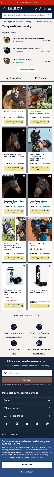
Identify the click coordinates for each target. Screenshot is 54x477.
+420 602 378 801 (15, 416)
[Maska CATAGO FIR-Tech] (14, 97)
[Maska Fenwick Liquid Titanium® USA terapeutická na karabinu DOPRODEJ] (14, 229)
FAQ (10, 400)
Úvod (4, 22)
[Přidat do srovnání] (24, 87)
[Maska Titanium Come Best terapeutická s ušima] (14, 140)
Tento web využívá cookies (31, 457)
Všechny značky (39, 353)
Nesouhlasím (27, 472)
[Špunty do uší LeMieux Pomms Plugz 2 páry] (40, 276)
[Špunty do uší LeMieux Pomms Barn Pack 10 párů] (14, 276)
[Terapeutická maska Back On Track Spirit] (14, 186)
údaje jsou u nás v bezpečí (13, 384)
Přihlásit (27, 380)
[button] (2, 2)
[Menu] (49, 8)
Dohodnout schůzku (14, 337)
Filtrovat (43, 78)
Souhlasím (27, 465)
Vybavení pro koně (15, 22)
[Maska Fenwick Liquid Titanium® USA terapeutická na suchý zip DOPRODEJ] (40, 140)
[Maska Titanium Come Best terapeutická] (40, 186)
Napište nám (14, 408)
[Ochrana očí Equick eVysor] (40, 229)
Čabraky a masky (30, 22)
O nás (14, 353)
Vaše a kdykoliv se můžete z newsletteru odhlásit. (26, 384)
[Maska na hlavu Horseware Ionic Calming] (40, 97)
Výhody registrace (39, 337)
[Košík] (44, 8)
